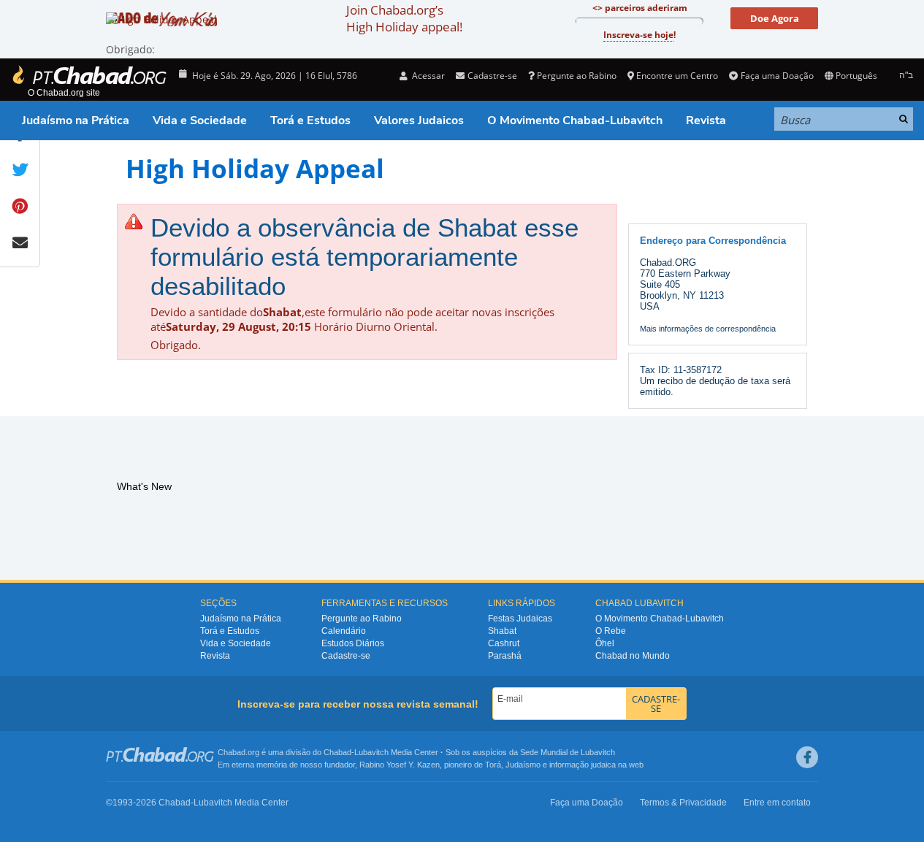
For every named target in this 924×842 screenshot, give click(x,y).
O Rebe (610, 631)
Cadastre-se (345, 656)
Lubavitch (371, 752)
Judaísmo (523, 764)
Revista (706, 120)
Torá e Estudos (310, 120)
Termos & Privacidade (683, 802)
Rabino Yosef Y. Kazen (399, 764)
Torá (493, 764)
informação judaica (582, 764)
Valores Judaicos (419, 120)
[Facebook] (807, 757)
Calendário (343, 631)
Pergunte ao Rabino (576, 75)
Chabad (337, 752)
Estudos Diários (352, 643)
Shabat (502, 631)
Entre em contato (777, 802)
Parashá (505, 656)
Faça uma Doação (777, 75)
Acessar (427, 75)
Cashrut (503, 643)
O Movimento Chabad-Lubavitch (575, 120)
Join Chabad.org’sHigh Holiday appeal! (404, 18)
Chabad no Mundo (632, 656)
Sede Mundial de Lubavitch (567, 752)
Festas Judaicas (520, 618)
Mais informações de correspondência (708, 328)
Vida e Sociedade (200, 120)
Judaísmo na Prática (75, 120)
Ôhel (604, 643)
